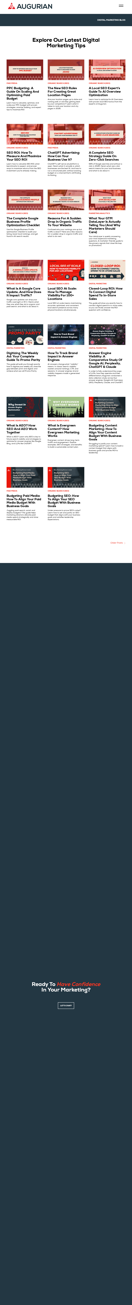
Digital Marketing (98, 284)
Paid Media (12, 83)
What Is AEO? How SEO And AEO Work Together (22, 429)
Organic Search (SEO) (58, 83)
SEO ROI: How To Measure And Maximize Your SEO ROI (24, 156)
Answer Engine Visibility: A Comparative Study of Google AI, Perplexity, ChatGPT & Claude (105, 360)
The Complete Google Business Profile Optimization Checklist (23, 222)
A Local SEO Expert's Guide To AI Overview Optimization (105, 92)
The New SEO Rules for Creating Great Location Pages (62, 92)
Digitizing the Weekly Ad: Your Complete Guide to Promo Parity (23, 357)
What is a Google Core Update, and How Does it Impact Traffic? (24, 292)
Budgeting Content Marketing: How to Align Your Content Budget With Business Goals (105, 432)
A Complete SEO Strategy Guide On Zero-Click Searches (104, 156)
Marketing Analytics (99, 213)
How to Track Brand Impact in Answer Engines (63, 357)
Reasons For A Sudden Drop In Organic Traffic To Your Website (65, 222)
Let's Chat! (66, 1006)
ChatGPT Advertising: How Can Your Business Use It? (64, 156)
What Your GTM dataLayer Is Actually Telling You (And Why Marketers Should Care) (105, 225)
